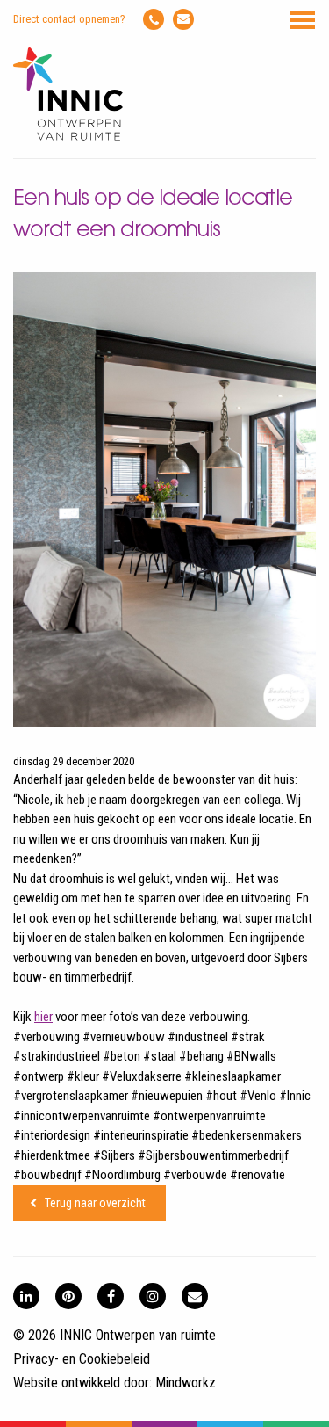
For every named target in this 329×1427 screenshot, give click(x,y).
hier (43, 1017)
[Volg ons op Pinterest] (68, 1296)
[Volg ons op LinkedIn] (26, 1296)
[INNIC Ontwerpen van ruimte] (68, 136)
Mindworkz (185, 1382)
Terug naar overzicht (95, 1203)
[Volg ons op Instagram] (152, 1296)
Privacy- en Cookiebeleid (81, 1359)
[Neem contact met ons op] (195, 1296)
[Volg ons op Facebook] (110, 1296)
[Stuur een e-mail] (183, 19)
